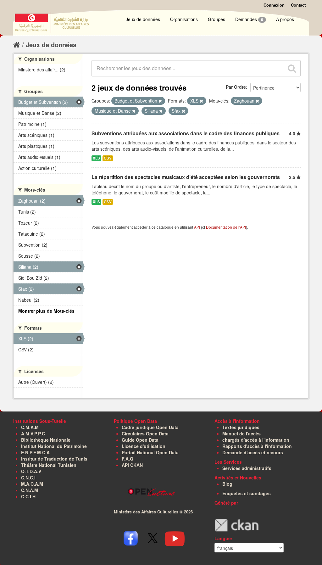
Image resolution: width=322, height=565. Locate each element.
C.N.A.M (29, 490)
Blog (227, 484)
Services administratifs (246, 468)
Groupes (216, 19)
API (197, 227)
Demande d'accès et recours (252, 452)
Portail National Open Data (150, 452)
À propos (285, 19)
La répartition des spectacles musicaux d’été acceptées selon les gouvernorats (186, 177)
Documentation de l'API (226, 227)
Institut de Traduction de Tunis (54, 459)
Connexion (274, 5)
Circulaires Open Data (145, 433)
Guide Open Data (140, 440)
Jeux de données (143, 19)
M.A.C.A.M (32, 484)
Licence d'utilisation (143, 446)
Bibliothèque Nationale (45, 440)
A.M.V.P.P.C (33, 433)
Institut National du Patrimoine (54, 446)
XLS (96, 158)
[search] (292, 68)
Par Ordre (236, 87)
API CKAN (132, 465)
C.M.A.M (30, 427)
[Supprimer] (160, 100)
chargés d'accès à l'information (255, 440)
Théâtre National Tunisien (48, 465)
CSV (108, 158)
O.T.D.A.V (31, 471)
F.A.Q (127, 459)
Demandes (249, 19)
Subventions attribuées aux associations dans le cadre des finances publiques (186, 133)
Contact (298, 5)
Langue (222, 538)
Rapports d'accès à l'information (257, 446)
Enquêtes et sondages (246, 493)
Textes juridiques (240, 427)
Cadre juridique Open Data (150, 427)
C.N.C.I (28, 477)
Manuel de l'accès (241, 433)
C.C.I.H (28, 496)
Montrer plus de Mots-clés (46, 311)
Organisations (184, 19)
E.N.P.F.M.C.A (35, 452)
